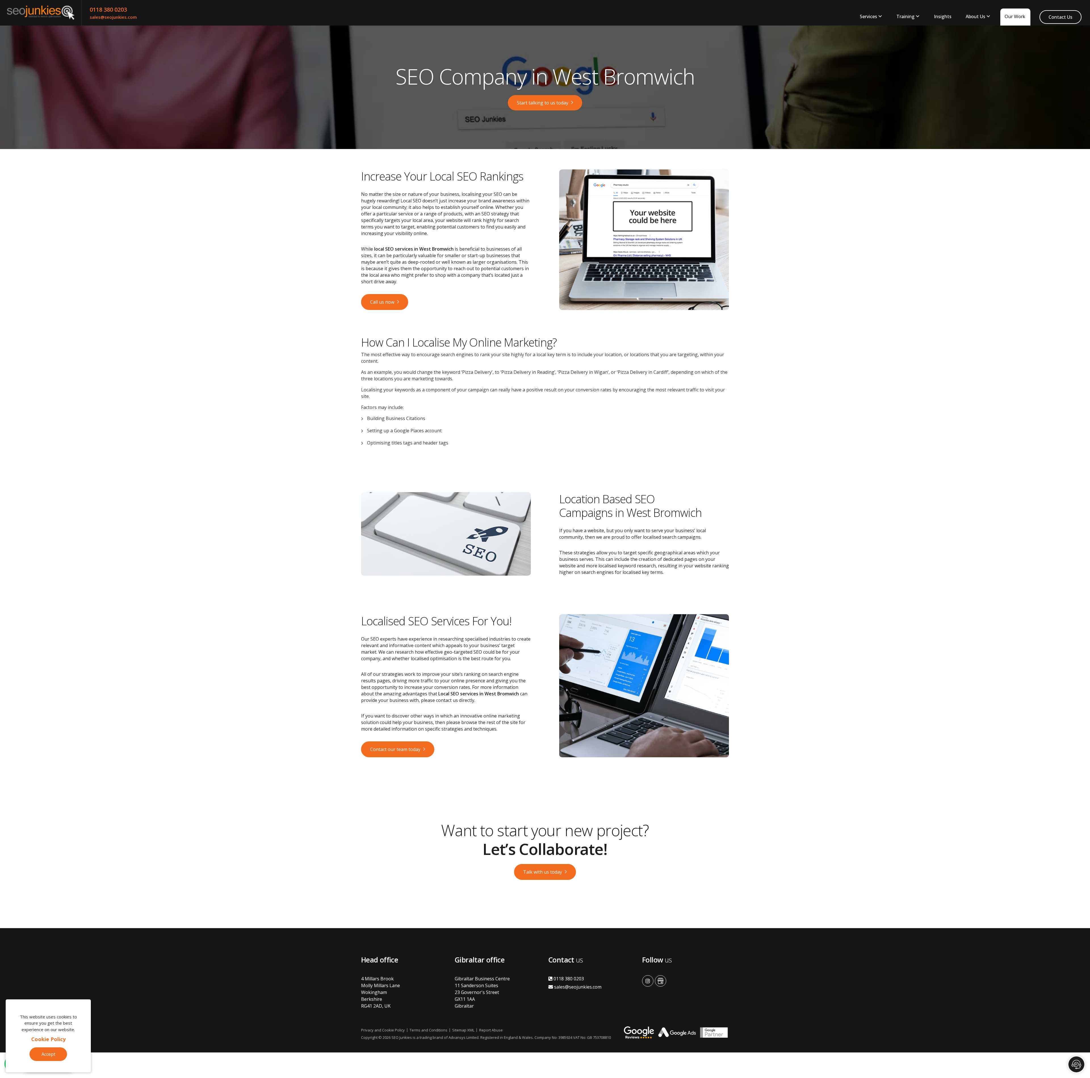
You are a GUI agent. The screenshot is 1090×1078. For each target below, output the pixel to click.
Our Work (1015, 16)
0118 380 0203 (108, 9)
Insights (942, 16)
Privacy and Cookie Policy (383, 1030)
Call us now (382, 302)
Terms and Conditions (428, 1030)
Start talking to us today (542, 103)
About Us (975, 16)
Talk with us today (542, 872)
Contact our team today (395, 749)
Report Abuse (491, 1030)
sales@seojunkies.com (113, 17)
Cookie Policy (48, 1039)
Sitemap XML (463, 1030)
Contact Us (1060, 17)
